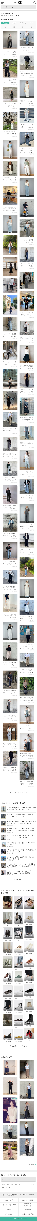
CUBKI (18, 2)
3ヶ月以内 (23, 23)
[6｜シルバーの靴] (27, 228)
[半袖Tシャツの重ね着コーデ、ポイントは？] (10, 523)
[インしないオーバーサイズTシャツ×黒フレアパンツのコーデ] (27, 742)
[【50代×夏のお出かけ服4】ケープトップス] (27, 301)
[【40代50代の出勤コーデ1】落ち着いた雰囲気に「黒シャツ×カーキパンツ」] (27, 63)
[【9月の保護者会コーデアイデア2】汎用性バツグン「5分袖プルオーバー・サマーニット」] (10, 195)
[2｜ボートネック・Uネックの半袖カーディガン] (27, 460)
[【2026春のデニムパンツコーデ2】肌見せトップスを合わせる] (10, 324)
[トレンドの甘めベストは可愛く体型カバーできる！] (27, 38)
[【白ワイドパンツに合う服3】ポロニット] (27, 115)
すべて (31, 23)
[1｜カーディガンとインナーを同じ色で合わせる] (10, 468)
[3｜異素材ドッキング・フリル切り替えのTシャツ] (27, 139)
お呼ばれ (21, 1184)
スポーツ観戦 (10, 1184)
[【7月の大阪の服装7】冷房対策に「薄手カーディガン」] (27, 354)
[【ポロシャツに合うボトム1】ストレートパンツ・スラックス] (27, 513)
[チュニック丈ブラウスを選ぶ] (27, 634)
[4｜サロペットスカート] (10, 444)
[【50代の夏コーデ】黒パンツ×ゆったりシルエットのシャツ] (10, 40)
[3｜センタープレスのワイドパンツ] (27, 380)
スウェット (4, 1187)
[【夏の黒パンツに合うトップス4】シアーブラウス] (10, 1132)
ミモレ (32, 1184)
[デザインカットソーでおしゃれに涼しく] (27, 1090)
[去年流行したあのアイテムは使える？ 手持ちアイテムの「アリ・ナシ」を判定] (10, 1067)
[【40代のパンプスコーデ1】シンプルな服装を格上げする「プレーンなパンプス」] (10, 758)
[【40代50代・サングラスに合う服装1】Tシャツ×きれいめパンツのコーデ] (10, 68)
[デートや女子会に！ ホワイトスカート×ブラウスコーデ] (10, 1110)
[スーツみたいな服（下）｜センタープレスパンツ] (27, 433)
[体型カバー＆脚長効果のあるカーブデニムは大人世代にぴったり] (27, 770)
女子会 (3, 1184)
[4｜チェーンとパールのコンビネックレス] (27, 254)
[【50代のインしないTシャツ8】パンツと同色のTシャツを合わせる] (10, 1086)
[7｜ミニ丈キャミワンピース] (27, 714)
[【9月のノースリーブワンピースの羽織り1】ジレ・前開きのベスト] (27, 1110)
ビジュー (27, 1184)
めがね (10, 1187)
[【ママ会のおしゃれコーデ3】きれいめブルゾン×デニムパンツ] (27, 486)
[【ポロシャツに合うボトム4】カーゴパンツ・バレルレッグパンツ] (27, 89)
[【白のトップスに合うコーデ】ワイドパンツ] (10, 732)
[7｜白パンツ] (10, 168)
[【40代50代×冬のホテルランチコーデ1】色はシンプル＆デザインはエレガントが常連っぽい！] (10, 350)
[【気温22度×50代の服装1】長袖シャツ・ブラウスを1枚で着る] (10, 494)
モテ (16, 1184)
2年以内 (5, 23)
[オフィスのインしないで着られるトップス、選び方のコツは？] (27, 328)
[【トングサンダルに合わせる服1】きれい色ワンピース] (10, 1150)
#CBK (17, 1218)
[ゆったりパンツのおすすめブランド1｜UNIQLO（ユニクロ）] (10, 121)
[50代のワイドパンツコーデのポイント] (27, 1069)
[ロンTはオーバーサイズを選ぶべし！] (27, 660)
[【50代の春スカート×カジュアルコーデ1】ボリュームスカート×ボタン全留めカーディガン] (10, 651)
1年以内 (14, 23)
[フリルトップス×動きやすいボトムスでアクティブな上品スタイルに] (27, 1147)
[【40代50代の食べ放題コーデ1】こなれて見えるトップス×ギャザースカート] (27, 607)
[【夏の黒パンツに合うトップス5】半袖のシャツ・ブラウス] (27, 1128)
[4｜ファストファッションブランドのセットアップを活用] (27, 540)
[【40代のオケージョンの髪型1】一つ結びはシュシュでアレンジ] (10, 680)
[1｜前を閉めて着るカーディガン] (10, 603)
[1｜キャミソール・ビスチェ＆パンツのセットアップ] (10, 706)
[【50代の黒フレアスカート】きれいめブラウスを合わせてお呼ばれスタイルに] (27, 407)
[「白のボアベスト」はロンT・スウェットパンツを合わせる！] (10, 419)
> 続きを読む (14, 56)
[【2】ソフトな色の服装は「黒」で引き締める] (27, 686)
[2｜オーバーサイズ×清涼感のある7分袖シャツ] (10, 577)
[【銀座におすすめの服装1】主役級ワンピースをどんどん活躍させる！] (10, 94)
